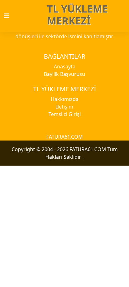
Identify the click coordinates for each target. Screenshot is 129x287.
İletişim (64, 106)
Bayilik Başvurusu (64, 74)
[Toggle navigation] (10, 16)
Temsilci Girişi (65, 114)
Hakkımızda (65, 99)
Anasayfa (64, 66)
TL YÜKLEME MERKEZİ (77, 14)
